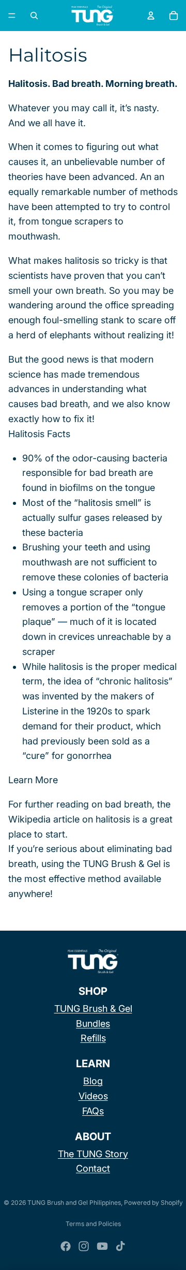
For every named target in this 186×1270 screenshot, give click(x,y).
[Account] (151, 15)
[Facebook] (65, 1246)
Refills (93, 1038)
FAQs (93, 1110)
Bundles (93, 1023)
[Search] (34, 15)
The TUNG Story (93, 1153)
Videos (93, 1095)
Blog (93, 1080)
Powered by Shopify (153, 1202)
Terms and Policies (93, 1224)
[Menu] (12, 15)
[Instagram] (84, 1246)
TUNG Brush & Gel (93, 1008)
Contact (93, 1168)
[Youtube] (102, 1246)
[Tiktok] (120, 1246)
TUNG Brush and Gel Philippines (74, 1202)
